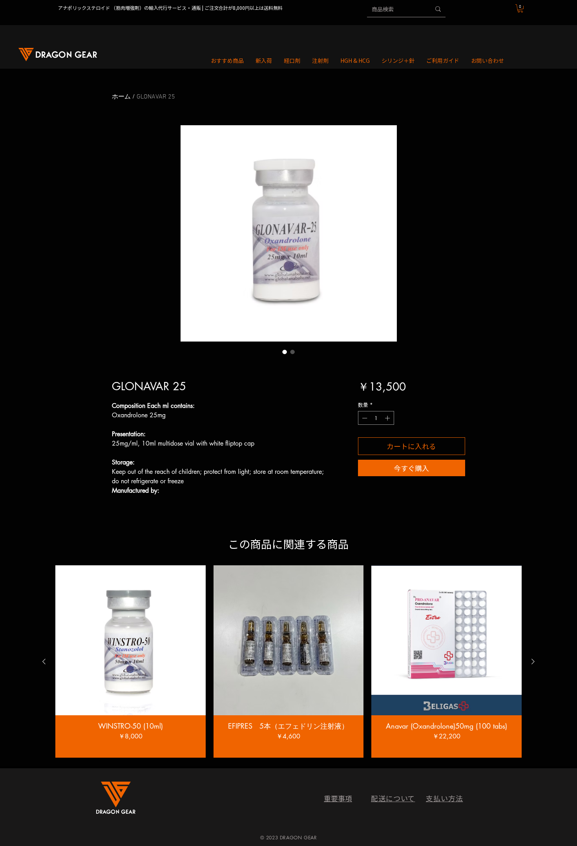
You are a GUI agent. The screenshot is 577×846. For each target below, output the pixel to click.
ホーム (121, 97)
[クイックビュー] (130, 640)
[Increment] (388, 418)
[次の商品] (533, 661)
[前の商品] (44, 661)
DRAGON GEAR (298, 837)
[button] (520, 8)
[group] (288, 661)
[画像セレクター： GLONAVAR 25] (284, 352)
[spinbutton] (375, 418)
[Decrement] (364, 418)
